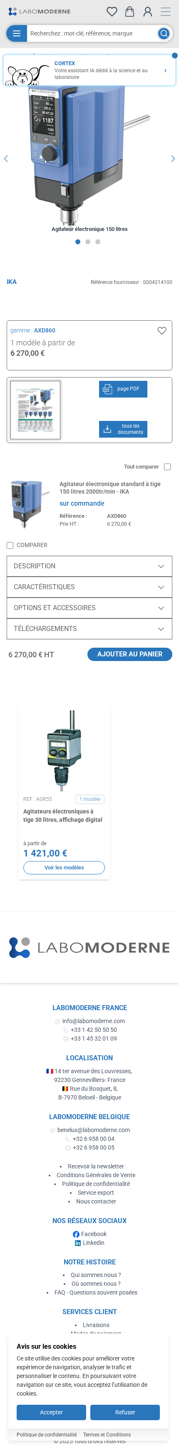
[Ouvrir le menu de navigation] (166, 12)
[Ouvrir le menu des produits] (16, 33)
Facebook (94, 1234)
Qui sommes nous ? (96, 1275)
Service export (96, 1192)
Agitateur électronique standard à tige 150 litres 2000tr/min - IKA (110, 488)
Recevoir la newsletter (96, 1166)
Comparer (32, 545)
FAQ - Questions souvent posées (96, 1292)
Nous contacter (96, 1201)
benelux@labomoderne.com (93, 1130)
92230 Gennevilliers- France (89, 1080)
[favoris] (112, 12)
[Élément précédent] (6, 159)
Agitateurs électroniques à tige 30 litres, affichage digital (62, 815)
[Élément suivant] (173, 159)
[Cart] (129, 11)
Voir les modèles (64, 867)
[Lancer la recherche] (164, 33)
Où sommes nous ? (96, 1283)
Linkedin (93, 1242)
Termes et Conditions (107, 1435)
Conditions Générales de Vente (96, 1175)
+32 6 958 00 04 (93, 1138)
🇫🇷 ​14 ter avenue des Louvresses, (89, 1071)
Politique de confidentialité (96, 1183)
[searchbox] (92, 33)
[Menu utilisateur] (148, 12)
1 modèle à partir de (42, 342)
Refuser (125, 1412)
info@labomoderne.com (93, 1021)
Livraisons (96, 1325)
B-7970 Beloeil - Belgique (89, 1097)
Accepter (51, 1412)
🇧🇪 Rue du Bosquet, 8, (90, 1088)
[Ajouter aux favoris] (162, 330)
